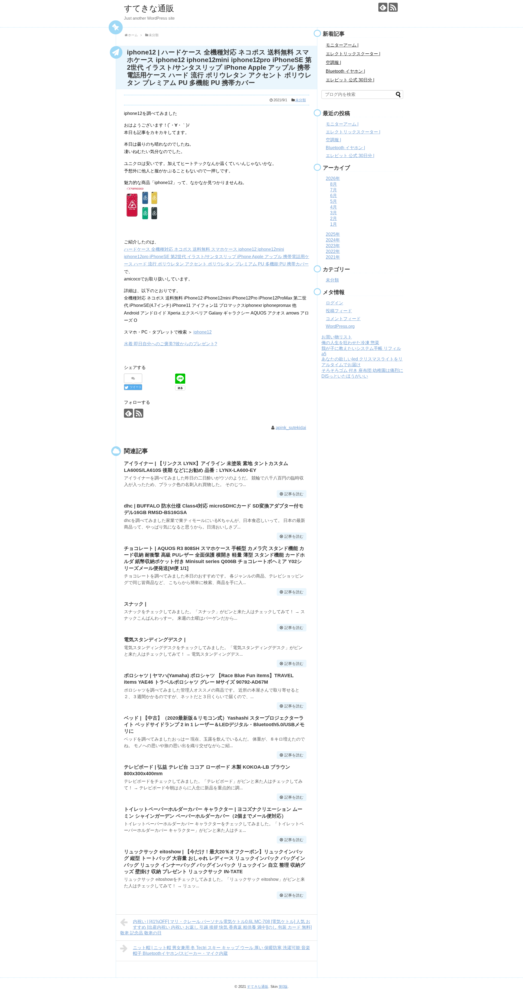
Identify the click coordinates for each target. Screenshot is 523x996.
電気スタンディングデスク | (155, 639)
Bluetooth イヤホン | (345, 71)
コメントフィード (343, 318)
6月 (333, 195)
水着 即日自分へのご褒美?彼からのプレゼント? (170, 343)
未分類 (300, 100)
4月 (333, 207)
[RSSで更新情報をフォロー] (393, 7)
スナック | (135, 604)
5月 (333, 201)
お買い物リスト (336, 337)
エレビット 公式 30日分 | (350, 80)
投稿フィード (339, 310)
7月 (333, 190)
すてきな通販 (149, 8)
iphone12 (202, 332)
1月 (333, 224)
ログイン (334, 303)
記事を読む (293, 494)
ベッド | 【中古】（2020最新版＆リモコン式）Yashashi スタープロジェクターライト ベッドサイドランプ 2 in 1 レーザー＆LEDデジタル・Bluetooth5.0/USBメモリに (214, 724)
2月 (333, 218)
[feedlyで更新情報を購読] (382, 7)
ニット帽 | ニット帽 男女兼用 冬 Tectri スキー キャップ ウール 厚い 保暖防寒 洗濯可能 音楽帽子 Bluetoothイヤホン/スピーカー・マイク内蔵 (221, 950)
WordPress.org (340, 326)
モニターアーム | (342, 45)
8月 (333, 184)
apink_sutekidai (291, 427)
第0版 (283, 987)
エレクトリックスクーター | (353, 53)
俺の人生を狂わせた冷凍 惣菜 (350, 342)
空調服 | (333, 62)
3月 (333, 212)
